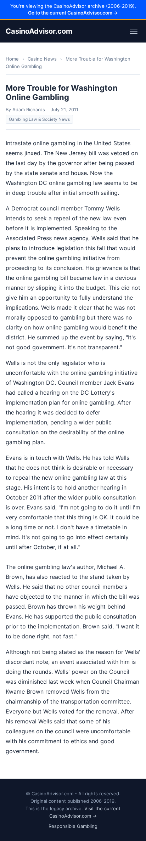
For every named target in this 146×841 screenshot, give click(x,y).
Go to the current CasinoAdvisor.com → (73, 13)
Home (12, 59)
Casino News (42, 59)
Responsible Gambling (73, 826)
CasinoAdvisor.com (39, 31)
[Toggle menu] (133, 31)
